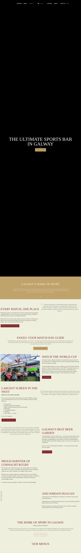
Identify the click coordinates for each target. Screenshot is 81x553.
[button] (67, 3)
